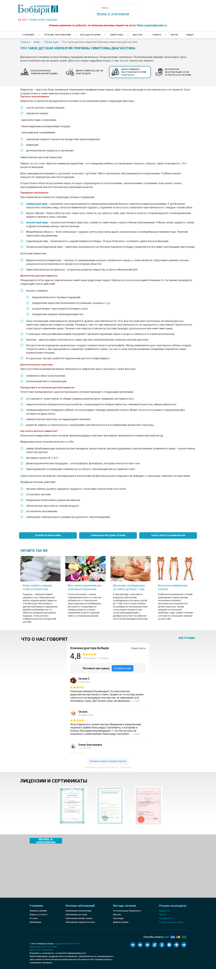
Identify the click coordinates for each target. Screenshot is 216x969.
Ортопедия (118, 918)
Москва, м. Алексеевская (113, 13)
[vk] (133, 944)
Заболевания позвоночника (78, 911)
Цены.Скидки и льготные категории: (134, 72)
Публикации (35, 922)
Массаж (138, 35)
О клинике (28, 35)
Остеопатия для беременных (127, 911)
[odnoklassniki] (162, 944)
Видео (190, 35)
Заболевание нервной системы (80, 922)
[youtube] (140, 944)
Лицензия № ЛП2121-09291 (67, 944)
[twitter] (147, 944)
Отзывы (34, 918)
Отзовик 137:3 (166, 918)
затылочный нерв (37, 222)
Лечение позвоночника (48, 535)
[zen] (176, 944)
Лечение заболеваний (57, 35)
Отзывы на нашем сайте (171, 922)
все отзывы (187, 638)
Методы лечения (90, 35)
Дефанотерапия (120, 922)
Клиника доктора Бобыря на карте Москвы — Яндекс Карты (108, 767)
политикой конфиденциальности (71, 953)
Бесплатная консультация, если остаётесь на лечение (178, 72)
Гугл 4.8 (162, 914)
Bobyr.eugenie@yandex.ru (152, 25)
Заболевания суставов (76, 914)
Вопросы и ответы (38, 914)
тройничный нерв (36, 203)
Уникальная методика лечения (108, 535)
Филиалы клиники (38, 911)
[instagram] (169, 944)
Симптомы (116, 35)
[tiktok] (154, 944)
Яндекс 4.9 (164, 911)
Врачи (174, 35)
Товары (156, 35)
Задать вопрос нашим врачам (168, 535)
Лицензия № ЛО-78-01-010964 (43, 947)
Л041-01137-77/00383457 (41, 950)
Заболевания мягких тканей (78, 918)
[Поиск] (97, 7)
